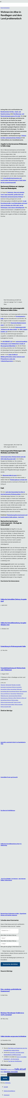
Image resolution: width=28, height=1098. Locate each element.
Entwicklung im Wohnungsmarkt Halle (13, 646)
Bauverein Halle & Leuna (10, 475)
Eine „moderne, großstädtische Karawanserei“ (11, 990)
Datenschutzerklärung (9, 1091)
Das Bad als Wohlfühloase (8, 810)
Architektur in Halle (10, 1069)
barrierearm (3, 687)
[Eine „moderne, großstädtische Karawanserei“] (6, 985)
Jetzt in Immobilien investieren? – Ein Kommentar (15, 1058)
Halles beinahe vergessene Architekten (13, 1036)
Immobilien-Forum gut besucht (9, 777)
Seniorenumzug (4, 698)
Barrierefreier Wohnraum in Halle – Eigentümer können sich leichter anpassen (13, 914)
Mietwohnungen (4, 696)
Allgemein (3, 685)
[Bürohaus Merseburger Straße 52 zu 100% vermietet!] (6, 1009)
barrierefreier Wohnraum (16, 689)
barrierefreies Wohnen (14, 691)
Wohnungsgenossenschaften (7, 704)
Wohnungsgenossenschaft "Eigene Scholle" (11, 702)
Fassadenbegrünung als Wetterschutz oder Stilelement (13, 669)
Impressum (6, 1095)
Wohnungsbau (14, 700)
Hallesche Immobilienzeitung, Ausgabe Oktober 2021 (13, 624)
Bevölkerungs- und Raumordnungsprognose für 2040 (12, 115)
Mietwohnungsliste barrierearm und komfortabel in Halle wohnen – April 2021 (14, 516)
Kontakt (6, 1087)
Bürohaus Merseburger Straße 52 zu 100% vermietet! (12, 1014)
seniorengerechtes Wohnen (15, 696)
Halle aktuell (8, 685)
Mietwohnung (20, 694)
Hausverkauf (13, 694)
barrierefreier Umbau (5, 689)
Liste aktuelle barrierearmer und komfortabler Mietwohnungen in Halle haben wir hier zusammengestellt (13, 180)
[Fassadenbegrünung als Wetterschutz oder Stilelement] (6, 664)
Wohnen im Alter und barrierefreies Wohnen (13, 137)
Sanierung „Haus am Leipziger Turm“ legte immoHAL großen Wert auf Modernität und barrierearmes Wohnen (12, 194)
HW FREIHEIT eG (7, 342)
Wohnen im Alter (12, 698)
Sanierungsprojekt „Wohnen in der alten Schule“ (13, 328)
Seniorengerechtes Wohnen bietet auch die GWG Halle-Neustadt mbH (13, 458)
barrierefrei (18, 687)
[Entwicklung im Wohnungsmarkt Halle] (6, 642)
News (2, 1072)
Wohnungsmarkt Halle (6, 707)
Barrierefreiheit (23, 691)
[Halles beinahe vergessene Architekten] (6, 1032)
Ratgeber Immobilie (16, 685)
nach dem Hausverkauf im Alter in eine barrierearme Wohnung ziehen (13, 493)
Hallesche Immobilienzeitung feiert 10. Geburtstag (11, 844)
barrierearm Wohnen (11, 687)
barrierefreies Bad (5, 691)
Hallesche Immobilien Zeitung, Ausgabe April (14, 600)
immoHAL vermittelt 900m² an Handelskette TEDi (13, 743)
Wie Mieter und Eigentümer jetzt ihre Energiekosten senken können (15, 1049)
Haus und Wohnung (5, 694)
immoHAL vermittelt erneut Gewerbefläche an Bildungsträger (14, 1054)
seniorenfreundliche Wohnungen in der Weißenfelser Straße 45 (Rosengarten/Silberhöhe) (14, 344)
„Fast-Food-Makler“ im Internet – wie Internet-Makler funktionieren (13, 879)
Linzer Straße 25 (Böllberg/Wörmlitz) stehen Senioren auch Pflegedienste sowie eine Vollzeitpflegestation (13, 358)
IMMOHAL (8, 1083)
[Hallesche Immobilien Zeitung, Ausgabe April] (6, 595)
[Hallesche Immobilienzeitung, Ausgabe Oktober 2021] (6, 619)
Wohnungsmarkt (18, 704)
